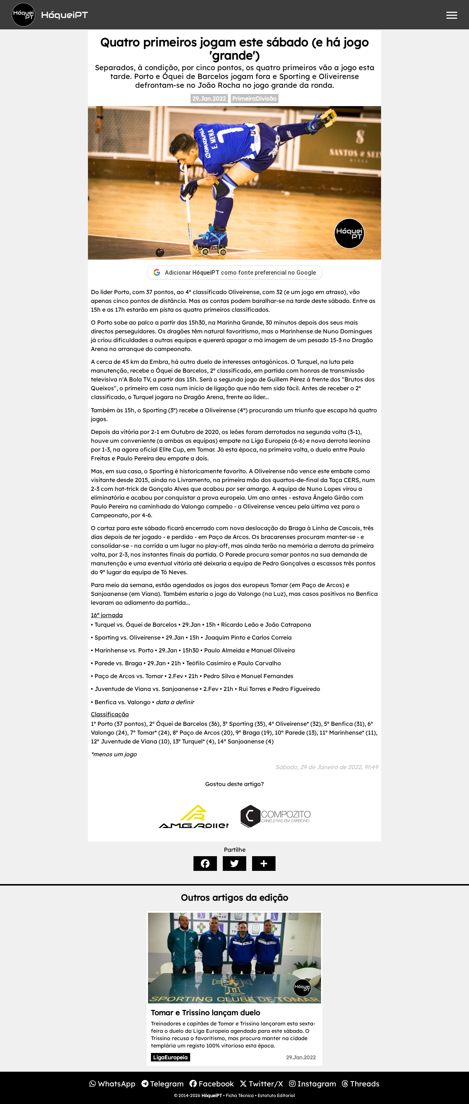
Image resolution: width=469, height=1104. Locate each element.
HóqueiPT (212, 1095)
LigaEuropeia (170, 1057)
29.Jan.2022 (209, 98)
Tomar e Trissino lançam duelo (205, 1012)
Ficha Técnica (240, 1095)
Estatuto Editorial (276, 1095)
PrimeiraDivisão (254, 98)
